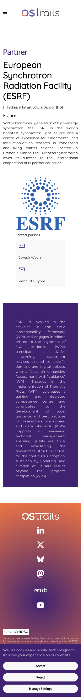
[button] (5, 12)
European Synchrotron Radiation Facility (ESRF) (37, 80)
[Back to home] (40, 12)
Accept (40, 666)
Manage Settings (40, 688)
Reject (40, 677)
